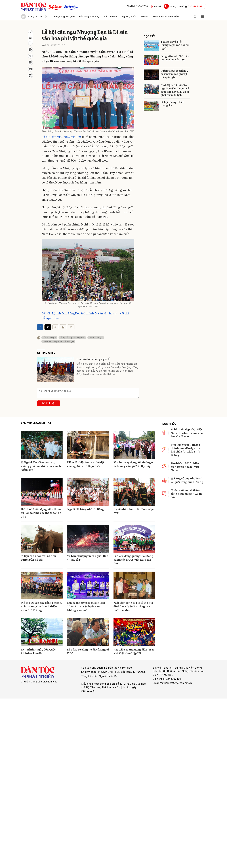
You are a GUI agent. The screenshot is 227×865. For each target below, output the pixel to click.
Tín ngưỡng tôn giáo (63, 16)
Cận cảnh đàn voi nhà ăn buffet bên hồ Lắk (38, 557)
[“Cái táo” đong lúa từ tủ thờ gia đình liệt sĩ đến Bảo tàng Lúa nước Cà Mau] (134, 585)
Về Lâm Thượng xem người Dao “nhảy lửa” (87, 557)
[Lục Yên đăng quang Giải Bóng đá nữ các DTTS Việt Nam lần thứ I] (134, 539)
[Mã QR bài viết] (30, 75)
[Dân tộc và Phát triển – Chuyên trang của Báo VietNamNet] (33, 6)
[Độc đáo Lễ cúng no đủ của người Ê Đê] (88, 632)
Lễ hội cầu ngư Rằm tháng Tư (172, 104)
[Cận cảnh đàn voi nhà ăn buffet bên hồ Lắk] (42, 539)
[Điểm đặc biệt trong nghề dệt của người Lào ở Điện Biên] (88, 445)
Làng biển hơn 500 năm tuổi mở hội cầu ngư (175, 58)
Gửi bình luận (48, 403)
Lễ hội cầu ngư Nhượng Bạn (61, 137)
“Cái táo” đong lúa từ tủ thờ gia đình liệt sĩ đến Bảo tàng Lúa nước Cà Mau (133, 606)
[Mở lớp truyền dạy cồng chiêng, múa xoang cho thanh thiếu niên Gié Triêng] (42, 585)
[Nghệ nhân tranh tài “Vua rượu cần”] (134, 492)
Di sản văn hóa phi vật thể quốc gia (58, 341)
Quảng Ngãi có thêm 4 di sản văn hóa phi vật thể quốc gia (174, 74)
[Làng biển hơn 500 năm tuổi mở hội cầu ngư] (151, 60)
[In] (63, 327)
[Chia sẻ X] (47, 327)
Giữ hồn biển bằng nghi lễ (93, 359)
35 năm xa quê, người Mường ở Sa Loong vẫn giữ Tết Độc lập (133, 464)
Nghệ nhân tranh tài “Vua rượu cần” (134, 511)
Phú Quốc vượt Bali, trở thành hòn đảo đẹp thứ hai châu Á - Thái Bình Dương (185, 450)
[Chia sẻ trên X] (30, 56)
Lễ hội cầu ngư (49, 337)
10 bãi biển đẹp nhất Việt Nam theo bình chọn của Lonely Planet (187, 433)
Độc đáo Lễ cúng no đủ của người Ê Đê (88, 651)
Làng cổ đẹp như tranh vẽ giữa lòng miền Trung (187, 480)
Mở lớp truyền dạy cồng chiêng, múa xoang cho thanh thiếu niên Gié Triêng (41, 606)
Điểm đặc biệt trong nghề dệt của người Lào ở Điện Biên (85, 464)
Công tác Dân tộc (37, 16)
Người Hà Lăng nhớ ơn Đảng (85, 509)
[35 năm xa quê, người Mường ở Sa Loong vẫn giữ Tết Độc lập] (134, 445)
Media (144, 16)
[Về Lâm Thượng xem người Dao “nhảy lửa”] (88, 539)
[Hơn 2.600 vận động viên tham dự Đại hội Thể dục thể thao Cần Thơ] (42, 492)
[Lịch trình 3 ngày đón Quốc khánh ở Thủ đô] (42, 632)
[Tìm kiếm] (195, 16)
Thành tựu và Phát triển (166, 16)
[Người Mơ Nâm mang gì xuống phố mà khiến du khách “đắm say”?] (42, 445)
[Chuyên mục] (202, 16)
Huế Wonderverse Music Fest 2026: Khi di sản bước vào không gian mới (86, 606)
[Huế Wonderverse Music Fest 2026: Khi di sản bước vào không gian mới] (88, 585)
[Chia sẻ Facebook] (30, 49)
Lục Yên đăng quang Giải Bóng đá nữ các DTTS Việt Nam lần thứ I (133, 559)
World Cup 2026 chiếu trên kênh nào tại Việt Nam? (185, 467)
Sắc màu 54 (110, 16)
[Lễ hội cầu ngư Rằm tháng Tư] (151, 106)
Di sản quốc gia (96, 337)
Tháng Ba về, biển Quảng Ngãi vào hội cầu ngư (175, 45)
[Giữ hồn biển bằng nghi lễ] (55, 369)
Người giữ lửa (129, 16)
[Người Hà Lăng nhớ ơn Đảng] (88, 492)
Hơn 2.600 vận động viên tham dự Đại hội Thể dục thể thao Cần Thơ (41, 513)
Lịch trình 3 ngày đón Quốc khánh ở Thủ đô (38, 651)
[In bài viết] (30, 69)
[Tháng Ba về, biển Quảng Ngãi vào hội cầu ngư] (151, 45)
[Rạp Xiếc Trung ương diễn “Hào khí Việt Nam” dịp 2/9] (134, 632)
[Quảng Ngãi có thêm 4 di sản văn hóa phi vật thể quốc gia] (151, 74)
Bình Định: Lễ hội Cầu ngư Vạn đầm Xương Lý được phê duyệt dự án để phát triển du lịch (175, 90)
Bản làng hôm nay (89, 16)
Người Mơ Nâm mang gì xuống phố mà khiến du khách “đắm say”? (41, 466)
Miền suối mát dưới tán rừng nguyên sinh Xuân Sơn (186, 494)
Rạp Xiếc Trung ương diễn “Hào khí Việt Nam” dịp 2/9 (134, 651)
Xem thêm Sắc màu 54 (36, 423)
